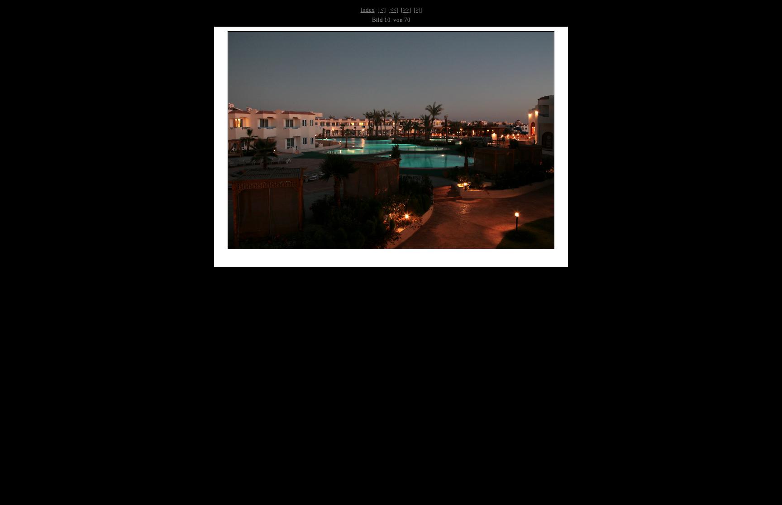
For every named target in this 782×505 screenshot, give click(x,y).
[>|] (418, 9)
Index (368, 9)
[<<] (393, 9)
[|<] (381, 9)
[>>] (406, 9)
